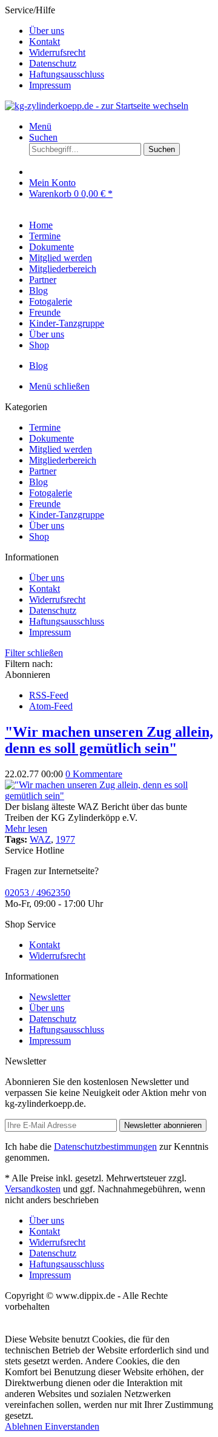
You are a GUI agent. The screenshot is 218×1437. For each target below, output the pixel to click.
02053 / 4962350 (37, 893)
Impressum (50, 85)
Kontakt (44, 41)
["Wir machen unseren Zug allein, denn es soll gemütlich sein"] (109, 796)
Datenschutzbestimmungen (105, 1146)
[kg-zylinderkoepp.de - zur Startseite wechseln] (96, 106)
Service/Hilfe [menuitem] (54, 47)
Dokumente (51, 438)
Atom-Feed (51, 706)
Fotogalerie (50, 493)
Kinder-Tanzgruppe (66, 514)
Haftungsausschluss (66, 74)
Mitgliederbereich (62, 460)
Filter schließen (34, 653)
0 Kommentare (93, 774)
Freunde (45, 504)
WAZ (40, 839)
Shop (39, 536)
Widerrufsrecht (57, 52)
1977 (65, 839)
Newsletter (49, 997)
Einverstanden (72, 1426)
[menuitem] (121, 30)
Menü (40, 126)
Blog (38, 482)
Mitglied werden (60, 449)
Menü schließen (59, 386)
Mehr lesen (26, 828)
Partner (42, 471)
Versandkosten (33, 1189)
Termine (45, 427)
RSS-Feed (48, 695)
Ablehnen (25, 1426)
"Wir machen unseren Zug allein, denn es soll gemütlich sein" (109, 740)
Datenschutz (52, 63)
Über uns (46, 30)
